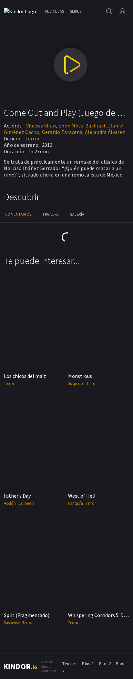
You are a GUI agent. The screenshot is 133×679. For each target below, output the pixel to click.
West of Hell (82, 495)
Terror (32, 138)
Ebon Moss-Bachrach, (83, 125)
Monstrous (80, 376)
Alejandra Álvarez (105, 132)
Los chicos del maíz (25, 376)
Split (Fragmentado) (26, 615)
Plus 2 (105, 663)
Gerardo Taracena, (63, 132)
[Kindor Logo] (21, 11)
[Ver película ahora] (70, 65)
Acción (10, 503)
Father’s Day (17, 495)
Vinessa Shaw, (41, 125)
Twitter (69, 663)
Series (75, 11)
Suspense (76, 383)
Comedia (26, 503)
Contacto (48, 670)
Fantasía (75, 503)
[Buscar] (109, 11)
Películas (54, 11)
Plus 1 (88, 663)
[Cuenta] (122, 11)
